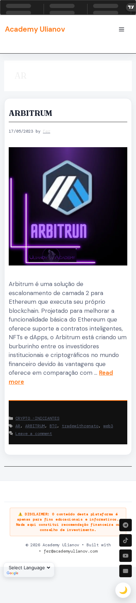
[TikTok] (125, 540)
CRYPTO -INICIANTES (37, 418)
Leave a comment (33, 433)
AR (17, 426)
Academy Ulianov (35, 29)
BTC (53, 426)
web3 (108, 426)
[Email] (125, 571)
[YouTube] (125, 555)
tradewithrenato (80, 426)
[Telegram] (125, 525)
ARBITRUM (30, 113)
